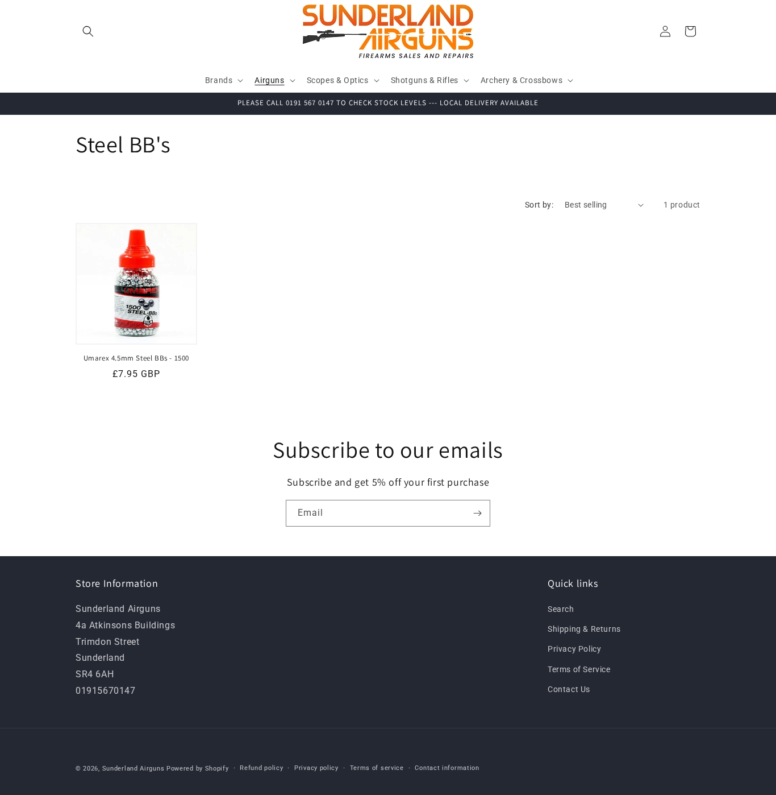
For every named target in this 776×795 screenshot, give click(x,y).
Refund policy (261, 768)
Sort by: (539, 204)
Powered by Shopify (197, 768)
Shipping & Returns (584, 629)
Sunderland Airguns (133, 768)
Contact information (447, 768)
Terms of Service (579, 669)
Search (561, 609)
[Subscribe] (477, 513)
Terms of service (377, 768)
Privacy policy (316, 768)
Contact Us (569, 689)
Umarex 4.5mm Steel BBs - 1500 (136, 358)
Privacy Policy (574, 649)
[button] (88, 31)
